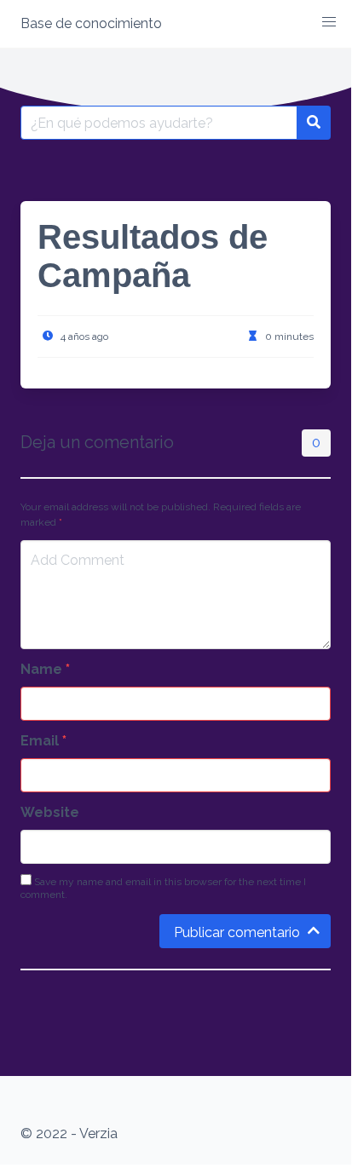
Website (49, 812)
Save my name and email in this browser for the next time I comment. (163, 888)
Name (45, 669)
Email (43, 741)
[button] (329, 22)
